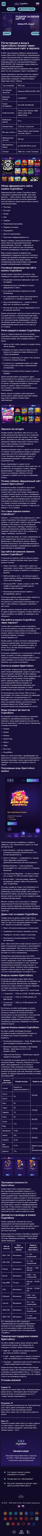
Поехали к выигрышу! (21, 1457)
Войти (11, 9)
